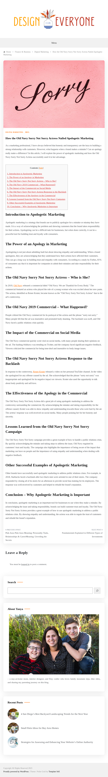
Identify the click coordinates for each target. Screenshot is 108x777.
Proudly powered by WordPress (16, 772)
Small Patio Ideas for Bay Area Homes (40, 728)
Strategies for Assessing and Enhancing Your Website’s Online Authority (57, 742)
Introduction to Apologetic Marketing (24, 173)
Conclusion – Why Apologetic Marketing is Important (32, 206)
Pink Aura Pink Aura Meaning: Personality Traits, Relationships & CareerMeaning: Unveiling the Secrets (27, 536)
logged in (25, 564)
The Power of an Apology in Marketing (25, 177)
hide (41, 168)
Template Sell (54, 772)
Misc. (27, 132)
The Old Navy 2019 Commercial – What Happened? (31, 184)
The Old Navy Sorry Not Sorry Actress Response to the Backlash (36, 192)
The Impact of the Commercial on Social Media (29, 188)
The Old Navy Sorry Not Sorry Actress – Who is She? (31, 181)
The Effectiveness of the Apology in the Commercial (31, 195)
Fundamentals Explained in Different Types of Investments (82, 535)
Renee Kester (39, 371)
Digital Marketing (14, 132)
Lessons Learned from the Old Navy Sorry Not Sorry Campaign (36, 199)
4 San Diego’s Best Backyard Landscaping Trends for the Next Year (54, 714)
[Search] (97, 591)
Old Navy (18, 285)
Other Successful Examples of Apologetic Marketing (31, 203)
